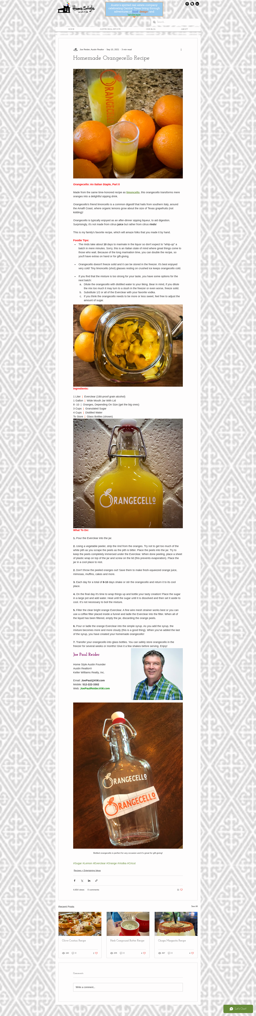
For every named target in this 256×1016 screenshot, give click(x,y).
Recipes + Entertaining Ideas (87, 870)
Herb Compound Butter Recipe (127, 940)
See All (194, 906)
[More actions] (181, 49)
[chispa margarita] (176, 924)
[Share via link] (96, 880)
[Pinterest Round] (187, 4)
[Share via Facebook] (74, 880)
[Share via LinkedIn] (89, 880)
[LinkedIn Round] (197, 4)
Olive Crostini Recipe (74, 940)
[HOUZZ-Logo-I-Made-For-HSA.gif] (192, 4)
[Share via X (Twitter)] (81, 880)
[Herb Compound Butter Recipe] (128, 924)
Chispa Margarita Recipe (172, 940)
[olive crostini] (80, 924)
